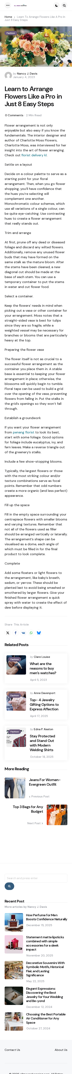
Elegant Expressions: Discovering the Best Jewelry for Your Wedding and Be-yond (44, 995)
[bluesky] (39, 633)
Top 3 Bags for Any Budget (28, 809)
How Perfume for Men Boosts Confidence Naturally (46, 917)
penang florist (23, 432)
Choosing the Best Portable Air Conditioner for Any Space (46, 1018)
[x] (8, 633)
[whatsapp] (31, 633)
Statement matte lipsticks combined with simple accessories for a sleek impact (45, 943)
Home (8, 17)
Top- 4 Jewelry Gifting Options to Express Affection (44, 704)
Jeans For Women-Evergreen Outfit (45, 782)
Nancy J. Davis (27, 73)
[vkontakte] (23, 633)
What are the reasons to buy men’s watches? (43, 668)
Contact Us (12, 1050)
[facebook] (15, 633)
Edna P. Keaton (43, 729)
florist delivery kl (34, 155)
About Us (61, 1050)
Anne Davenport (44, 693)
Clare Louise (42, 657)
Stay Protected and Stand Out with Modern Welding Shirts (42, 743)
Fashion (11, 33)
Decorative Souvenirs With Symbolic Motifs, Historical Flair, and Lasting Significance (45, 969)
